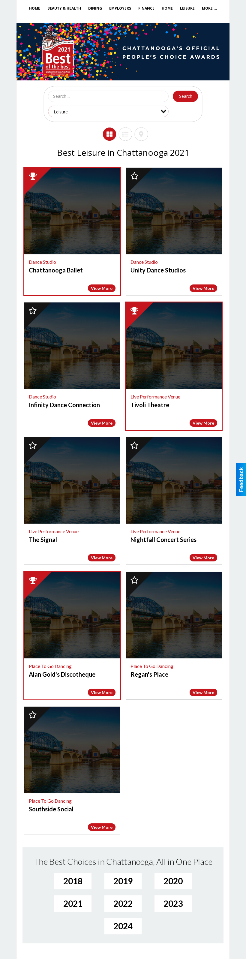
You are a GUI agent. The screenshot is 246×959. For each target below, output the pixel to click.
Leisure (187, 8)
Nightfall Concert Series (163, 539)
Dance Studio (42, 262)
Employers (120, 8)
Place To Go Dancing (50, 666)
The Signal (43, 539)
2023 (173, 903)
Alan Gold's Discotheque (62, 674)
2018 (72, 881)
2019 (123, 881)
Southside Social (51, 809)
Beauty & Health (64, 8)
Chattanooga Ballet (56, 270)
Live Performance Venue (155, 396)
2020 (173, 881)
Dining (95, 8)
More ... (209, 8)
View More (101, 288)
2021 (72, 903)
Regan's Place (149, 674)
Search (185, 96)
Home (34, 8)
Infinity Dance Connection (64, 404)
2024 (123, 926)
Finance (146, 8)
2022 (123, 903)
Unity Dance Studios (158, 270)
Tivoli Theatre (149, 404)
